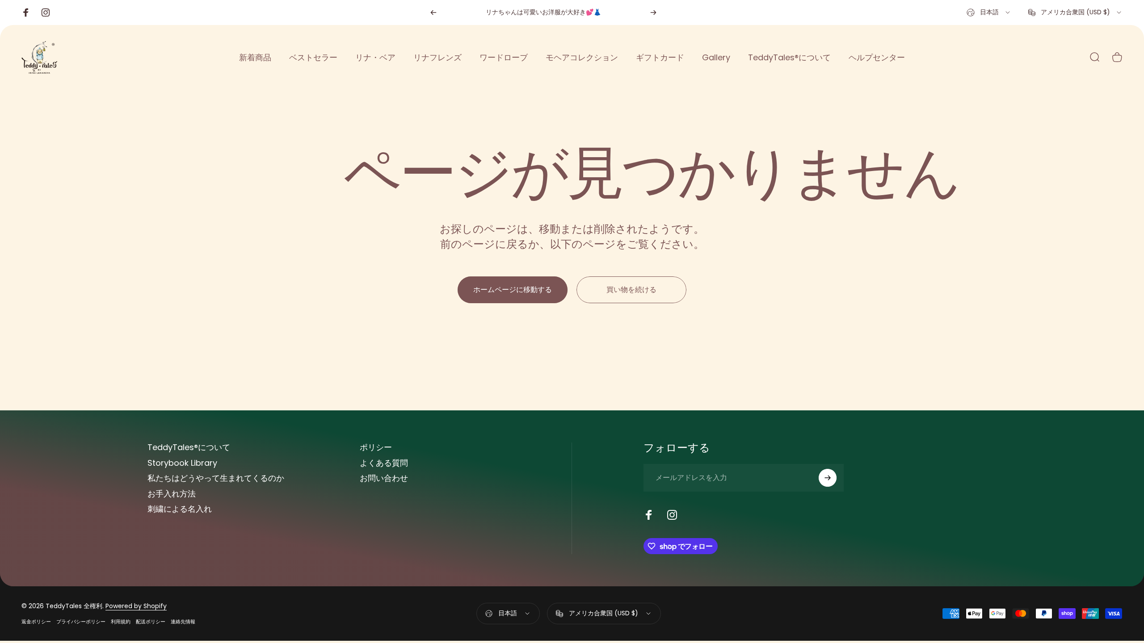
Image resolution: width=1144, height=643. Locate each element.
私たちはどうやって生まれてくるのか (215, 478)
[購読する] (828, 478)
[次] (653, 12)
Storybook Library (182, 463)
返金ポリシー (36, 621)
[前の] (433, 12)
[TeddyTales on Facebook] (649, 514)
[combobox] (989, 12)
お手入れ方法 (171, 494)
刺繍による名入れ (179, 509)
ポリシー (376, 448)
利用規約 (120, 621)
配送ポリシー (150, 621)
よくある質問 (384, 463)
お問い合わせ (384, 478)
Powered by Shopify (136, 605)
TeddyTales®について (188, 448)
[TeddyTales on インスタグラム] (672, 514)
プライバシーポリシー (80, 621)
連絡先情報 (183, 621)
